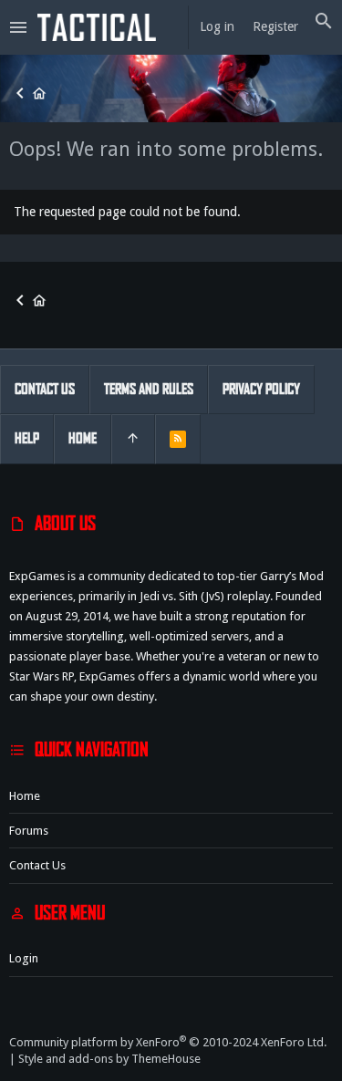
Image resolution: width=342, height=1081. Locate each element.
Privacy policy (261, 389)
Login (23, 958)
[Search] (324, 22)
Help (27, 438)
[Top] (133, 438)
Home (24, 796)
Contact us (37, 865)
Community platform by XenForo (167, 1042)
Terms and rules (148, 389)
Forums (28, 830)
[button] (18, 27)
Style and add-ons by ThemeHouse (109, 1058)
